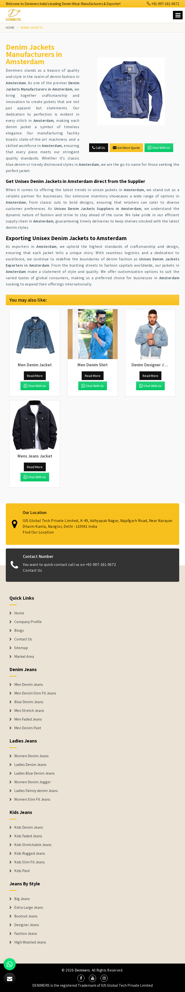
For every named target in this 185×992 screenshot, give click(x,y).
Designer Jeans (26, 925)
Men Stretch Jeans (29, 711)
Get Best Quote (128, 148)
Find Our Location (38, 532)
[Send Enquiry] (10, 979)
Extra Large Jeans (28, 907)
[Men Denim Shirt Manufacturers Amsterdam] (92, 334)
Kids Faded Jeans (28, 836)
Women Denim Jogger (32, 782)
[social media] (81, 978)
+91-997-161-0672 (165, 3)
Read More (35, 376)
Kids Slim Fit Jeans (29, 862)
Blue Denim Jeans (28, 702)
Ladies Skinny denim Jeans (36, 791)
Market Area (24, 657)
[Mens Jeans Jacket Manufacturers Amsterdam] (35, 425)
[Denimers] (15, 14)
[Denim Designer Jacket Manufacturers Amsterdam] (150, 334)
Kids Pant (22, 871)
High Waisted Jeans (30, 942)
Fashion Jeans (25, 934)
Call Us (100, 148)
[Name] (178, 15)
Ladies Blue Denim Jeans (34, 773)
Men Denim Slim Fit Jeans (35, 693)
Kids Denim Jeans (28, 827)
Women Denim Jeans (31, 756)
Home (10, 27)
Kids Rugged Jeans (29, 853)
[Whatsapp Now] (10, 964)
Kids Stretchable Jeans (33, 845)
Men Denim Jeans (28, 685)
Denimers (82, 970)
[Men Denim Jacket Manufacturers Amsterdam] (35, 334)
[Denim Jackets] (131, 91)
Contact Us (32, 570)
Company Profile (28, 622)
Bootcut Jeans (26, 916)
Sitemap (21, 648)
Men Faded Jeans (28, 719)
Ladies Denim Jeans (30, 765)
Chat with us (161, 148)
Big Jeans (22, 899)
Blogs (19, 630)
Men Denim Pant (27, 728)
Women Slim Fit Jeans (32, 799)
